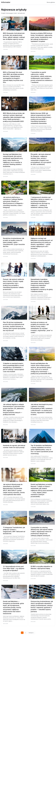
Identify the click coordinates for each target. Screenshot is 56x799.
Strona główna (51, 2)
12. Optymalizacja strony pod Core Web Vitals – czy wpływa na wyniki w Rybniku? (13, 568)
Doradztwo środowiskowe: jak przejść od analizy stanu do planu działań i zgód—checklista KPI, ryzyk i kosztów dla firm (14, 242)
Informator (5, 2)
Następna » (31, 632)
